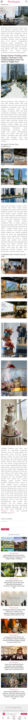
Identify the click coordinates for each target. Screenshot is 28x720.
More (25, 718)
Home (3, 718)
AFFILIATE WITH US (21, 710)
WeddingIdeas (14, 719)
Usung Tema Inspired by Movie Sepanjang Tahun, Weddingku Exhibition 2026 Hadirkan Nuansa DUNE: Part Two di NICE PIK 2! (14, 666)
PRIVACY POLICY (6, 711)
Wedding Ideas (4, 4)
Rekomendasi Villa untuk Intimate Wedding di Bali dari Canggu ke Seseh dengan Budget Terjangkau (14, 556)
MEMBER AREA (6, 710)
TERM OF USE (12, 711)
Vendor (8, 718)
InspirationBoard (19, 719)
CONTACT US (22, 711)
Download (24, 713)
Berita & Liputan (5, 16)
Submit (5, 529)
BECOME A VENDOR (13, 710)
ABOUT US (17, 711)
